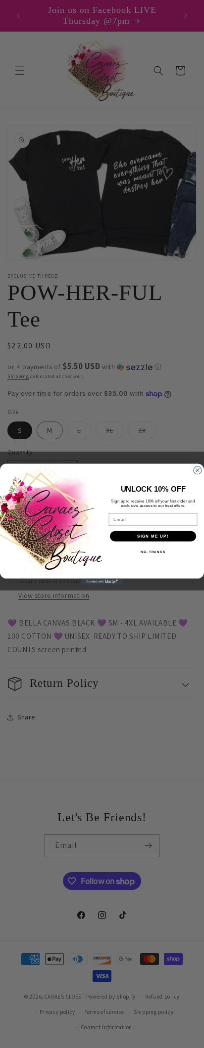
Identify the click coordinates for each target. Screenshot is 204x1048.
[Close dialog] (198, 470)
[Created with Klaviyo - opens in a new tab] (102, 581)
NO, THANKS (153, 551)
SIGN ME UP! (153, 536)
